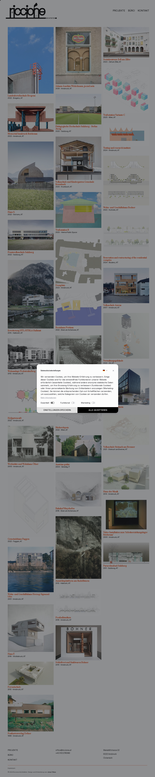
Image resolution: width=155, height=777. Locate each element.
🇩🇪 (104, 370)
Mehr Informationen (48, 398)
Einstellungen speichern (57, 410)
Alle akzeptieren (98, 410)
